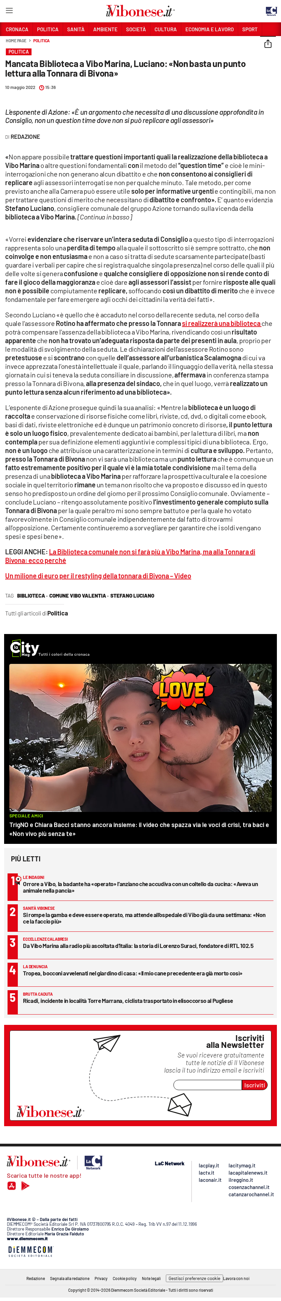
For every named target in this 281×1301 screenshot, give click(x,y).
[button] (268, 44)
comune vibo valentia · (79, 595)
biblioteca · (32, 595)
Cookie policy (125, 1278)
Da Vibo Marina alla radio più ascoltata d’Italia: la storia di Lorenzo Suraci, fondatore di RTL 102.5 (138, 945)
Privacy (101, 1278)
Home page (16, 40)
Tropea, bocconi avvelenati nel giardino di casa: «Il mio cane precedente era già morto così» (133, 973)
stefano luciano (132, 595)
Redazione (35, 1278)
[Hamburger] (9, 12)
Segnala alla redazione (69, 1278)
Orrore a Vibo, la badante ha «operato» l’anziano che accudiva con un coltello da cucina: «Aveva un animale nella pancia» (140, 887)
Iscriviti (254, 1085)
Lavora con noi (236, 1278)
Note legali (151, 1278)
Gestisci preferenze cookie (194, 1278)
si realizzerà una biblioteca (221, 323)
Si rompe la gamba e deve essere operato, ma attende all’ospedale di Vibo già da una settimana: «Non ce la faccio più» (144, 918)
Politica (41, 40)
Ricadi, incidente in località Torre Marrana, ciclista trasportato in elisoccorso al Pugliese (128, 1000)
